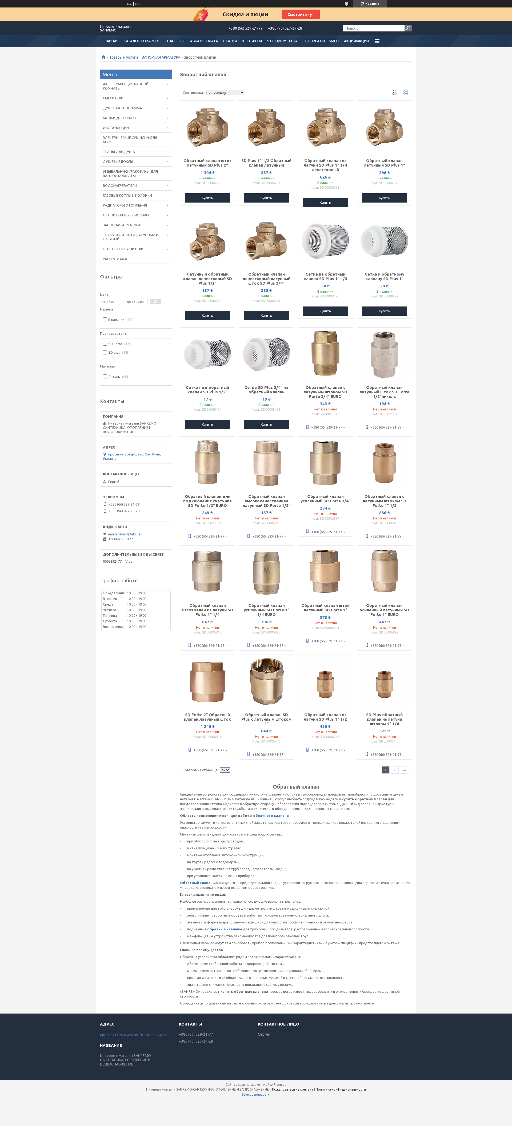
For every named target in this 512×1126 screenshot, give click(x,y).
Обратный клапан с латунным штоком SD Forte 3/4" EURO (325, 392)
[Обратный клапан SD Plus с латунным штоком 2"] (266, 681)
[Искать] (408, 28)
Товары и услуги (123, 57)
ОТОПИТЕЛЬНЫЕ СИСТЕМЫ (126, 215)
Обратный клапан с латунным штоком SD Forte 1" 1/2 (384, 501)
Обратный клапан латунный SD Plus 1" (384, 162)
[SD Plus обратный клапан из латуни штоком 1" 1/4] (384, 681)
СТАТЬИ (230, 41)
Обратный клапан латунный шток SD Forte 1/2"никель (384, 392)
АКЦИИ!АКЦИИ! (357, 41)
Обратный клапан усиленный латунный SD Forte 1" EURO (384, 610)
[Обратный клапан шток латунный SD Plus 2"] (207, 127)
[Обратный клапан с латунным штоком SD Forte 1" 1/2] (384, 463)
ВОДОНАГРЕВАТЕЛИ (120, 185)
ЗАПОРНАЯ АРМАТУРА (161, 57)
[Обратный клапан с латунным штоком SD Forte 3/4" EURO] (325, 354)
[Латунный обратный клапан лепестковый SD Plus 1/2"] (207, 241)
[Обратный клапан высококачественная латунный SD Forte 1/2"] (266, 463)
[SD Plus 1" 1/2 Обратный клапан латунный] (266, 127)
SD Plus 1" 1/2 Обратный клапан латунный (266, 162)
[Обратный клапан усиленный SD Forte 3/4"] (325, 463)
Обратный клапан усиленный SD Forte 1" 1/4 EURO (266, 610)
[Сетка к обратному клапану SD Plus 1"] (384, 241)
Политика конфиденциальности (341, 1089)
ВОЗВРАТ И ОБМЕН (322, 41)
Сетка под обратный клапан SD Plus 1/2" (207, 389)
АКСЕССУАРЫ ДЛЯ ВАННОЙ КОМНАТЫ (126, 86)
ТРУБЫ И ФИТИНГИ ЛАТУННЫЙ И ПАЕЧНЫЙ (130, 237)
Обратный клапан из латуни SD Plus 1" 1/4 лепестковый (325, 165)
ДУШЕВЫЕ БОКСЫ (118, 161)
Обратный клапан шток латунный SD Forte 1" (325, 607)
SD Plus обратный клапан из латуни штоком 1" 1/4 (384, 719)
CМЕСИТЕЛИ (113, 98)
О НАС (168, 41)
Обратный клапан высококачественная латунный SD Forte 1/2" (266, 501)
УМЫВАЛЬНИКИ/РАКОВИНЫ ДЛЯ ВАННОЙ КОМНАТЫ (130, 173)
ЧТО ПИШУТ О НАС (283, 41)
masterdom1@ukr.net (125, 534)
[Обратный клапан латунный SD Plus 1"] (384, 127)
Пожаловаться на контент (292, 1089)
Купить (207, 198)
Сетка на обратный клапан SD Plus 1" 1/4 (325, 276)
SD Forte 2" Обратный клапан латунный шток (207, 716)
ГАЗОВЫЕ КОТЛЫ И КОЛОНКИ (127, 195)
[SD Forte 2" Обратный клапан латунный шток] (207, 681)
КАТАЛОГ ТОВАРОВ (141, 41)
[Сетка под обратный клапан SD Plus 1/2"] (207, 354)
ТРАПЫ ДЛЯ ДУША (119, 152)
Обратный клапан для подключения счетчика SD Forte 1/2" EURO (207, 501)
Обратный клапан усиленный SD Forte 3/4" (325, 498)
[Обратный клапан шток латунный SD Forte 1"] (325, 572)
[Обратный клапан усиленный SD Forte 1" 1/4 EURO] (266, 572)
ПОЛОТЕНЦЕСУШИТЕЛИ (123, 249)
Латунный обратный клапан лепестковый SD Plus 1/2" (207, 278)
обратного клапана (271, 815)
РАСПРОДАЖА (115, 259)
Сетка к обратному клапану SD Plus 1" (384, 276)
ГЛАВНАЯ (110, 41)
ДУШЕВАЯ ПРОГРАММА (122, 108)
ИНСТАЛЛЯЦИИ (116, 128)
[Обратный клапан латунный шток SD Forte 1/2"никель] (384, 354)
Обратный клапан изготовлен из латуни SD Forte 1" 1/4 (207, 610)
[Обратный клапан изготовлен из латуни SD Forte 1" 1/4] (207, 572)
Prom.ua (280, 1084)
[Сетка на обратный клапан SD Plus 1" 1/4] (325, 241)
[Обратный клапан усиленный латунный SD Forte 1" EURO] (384, 572)
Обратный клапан (196, 883)
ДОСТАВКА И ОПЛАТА (199, 41)
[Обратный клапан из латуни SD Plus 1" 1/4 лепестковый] (325, 127)
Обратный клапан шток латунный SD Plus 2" (207, 162)
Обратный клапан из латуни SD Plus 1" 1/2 (325, 716)
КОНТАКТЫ (252, 41)
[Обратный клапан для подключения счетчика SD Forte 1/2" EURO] (207, 463)
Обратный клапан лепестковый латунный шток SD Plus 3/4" (266, 278)
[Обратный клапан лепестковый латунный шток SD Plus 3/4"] (266, 241)
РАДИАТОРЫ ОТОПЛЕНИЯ (125, 205)
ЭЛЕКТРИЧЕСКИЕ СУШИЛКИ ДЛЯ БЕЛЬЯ (130, 140)
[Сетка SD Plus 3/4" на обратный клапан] (266, 354)
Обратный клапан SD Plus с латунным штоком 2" (266, 719)
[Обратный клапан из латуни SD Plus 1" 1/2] (325, 681)
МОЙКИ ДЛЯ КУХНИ (119, 118)
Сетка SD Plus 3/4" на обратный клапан (266, 389)
